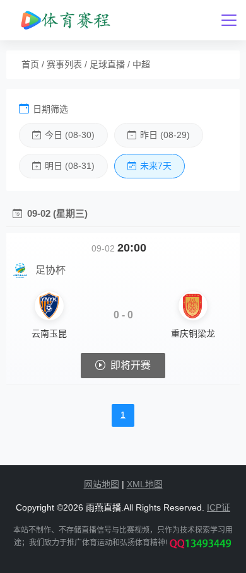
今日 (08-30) (70, 135)
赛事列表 (64, 64)
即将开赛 (130, 365)
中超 (141, 64)
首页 (30, 64)
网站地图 (101, 484)
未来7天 (156, 166)
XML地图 (145, 484)
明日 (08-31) (70, 166)
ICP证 (218, 507)
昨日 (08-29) (165, 135)
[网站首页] (64, 20)
